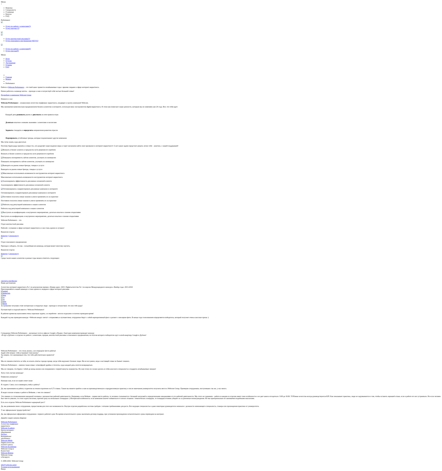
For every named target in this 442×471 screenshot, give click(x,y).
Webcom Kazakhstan (8, 447)
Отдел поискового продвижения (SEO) (22, 41)
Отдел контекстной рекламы (18, 39)
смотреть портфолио (9, 281)
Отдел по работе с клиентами (18, 26)
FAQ (7, 67)
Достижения (10, 63)
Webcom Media (6, 440)
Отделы (9, 61)
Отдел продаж (12, 28)
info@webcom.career (9, 465)
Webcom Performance (16, 87)
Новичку (4, 236)
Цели (8, 59)
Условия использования (10, 467)
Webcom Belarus (7, 453)
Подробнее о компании (16, 95)
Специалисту (13, 236)
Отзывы (9, 65)
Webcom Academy (8, 428)
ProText (4, 434)
